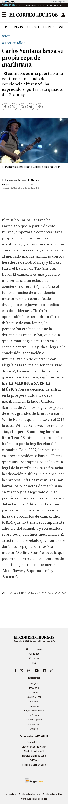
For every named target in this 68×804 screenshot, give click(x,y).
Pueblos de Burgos (48, 5)
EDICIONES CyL (55, 2)
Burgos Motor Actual (34, 710)
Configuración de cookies (34, 799)
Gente (6, 36)
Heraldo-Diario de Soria (34, 755)
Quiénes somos (34, 649)
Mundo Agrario (34, 719)
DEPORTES (48, 27)
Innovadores (34, 724)
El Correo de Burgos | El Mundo (20, 180)
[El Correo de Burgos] (33, 15)
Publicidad (34, 653)
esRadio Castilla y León (34, 765)
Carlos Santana (37, 592)
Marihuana (54, 592)
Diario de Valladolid (34, 751)
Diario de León (34, 742)
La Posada (34, 715)
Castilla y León (34, 697)
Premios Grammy (16, 592)
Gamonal (31, 5)
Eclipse (20, 5)
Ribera (18, 27)
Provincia (34, 688)
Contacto (34, 658)
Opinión (34, 728)
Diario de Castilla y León (34, 746)
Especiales (34, 706)
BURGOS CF (32, 27)
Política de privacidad (30, 794)
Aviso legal (11, 794)
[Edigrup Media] (34, 780)
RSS (34, 663)
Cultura (34, 701)
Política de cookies (52, 794)
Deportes (34, 692)
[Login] (63, 15)
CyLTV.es (34, 760)
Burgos (7, 27)
